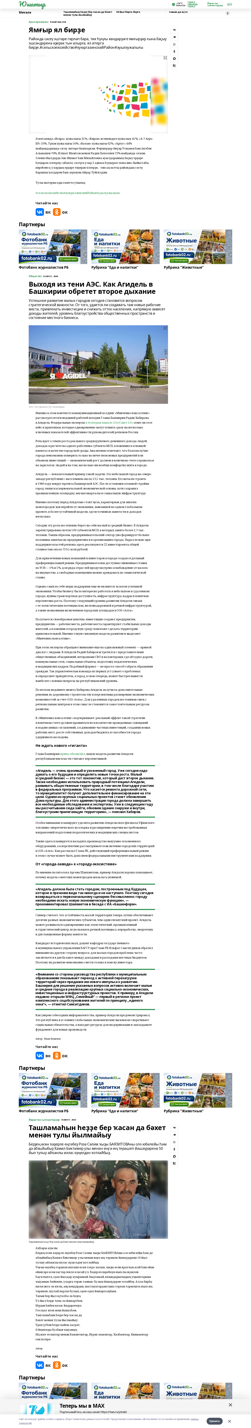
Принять (214, 1421)
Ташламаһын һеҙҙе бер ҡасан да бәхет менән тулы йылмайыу (87, 13)
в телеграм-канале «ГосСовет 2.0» (109, 422)
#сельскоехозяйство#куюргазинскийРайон (66, 193)
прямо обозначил (72, 754)
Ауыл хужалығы (38, 22)
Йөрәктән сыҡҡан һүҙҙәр (215, 4)
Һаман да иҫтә (178, 12)
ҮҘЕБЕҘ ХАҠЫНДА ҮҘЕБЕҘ (192, 4)
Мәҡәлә (25, 12)
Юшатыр (32, 4)
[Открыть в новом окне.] (43, 212)
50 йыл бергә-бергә (128, 12)
